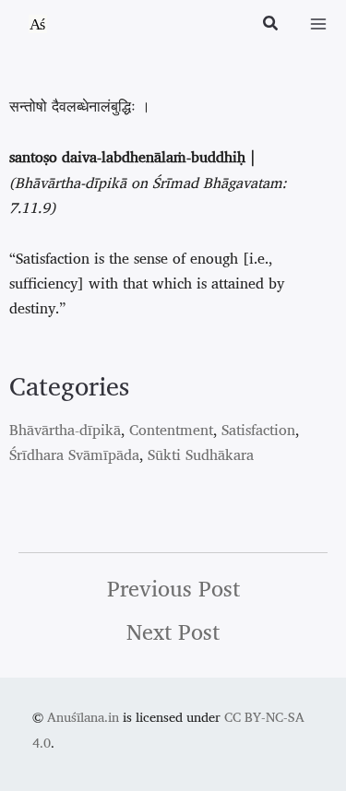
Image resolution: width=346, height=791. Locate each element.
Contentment (171, 430)
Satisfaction (258, 430)
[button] (271, 25)
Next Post (173, 631)
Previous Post (173, 588)
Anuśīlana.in (83, 716)
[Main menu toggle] (318, 24)
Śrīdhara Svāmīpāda (74, 454)
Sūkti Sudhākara (201, 454)
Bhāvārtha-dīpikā (65, 430)
